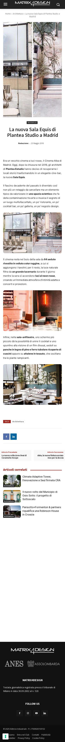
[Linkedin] (13, 436)
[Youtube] (36, 713)
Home (8, 13)
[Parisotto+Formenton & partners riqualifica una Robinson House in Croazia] (12, 511)
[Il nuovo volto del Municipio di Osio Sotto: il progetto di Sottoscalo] (12, 496)
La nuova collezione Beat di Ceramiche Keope (14, 456)
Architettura (18, 13)
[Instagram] (28, 713)
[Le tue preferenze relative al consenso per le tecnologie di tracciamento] (6, 736)
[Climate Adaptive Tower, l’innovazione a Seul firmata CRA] (12, 481)
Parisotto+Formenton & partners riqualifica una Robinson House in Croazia (41, 511)
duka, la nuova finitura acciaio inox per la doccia (50, 456)
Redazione (23, 143)
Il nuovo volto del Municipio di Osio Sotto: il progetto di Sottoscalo (39, 495)
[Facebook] (6, 436)
